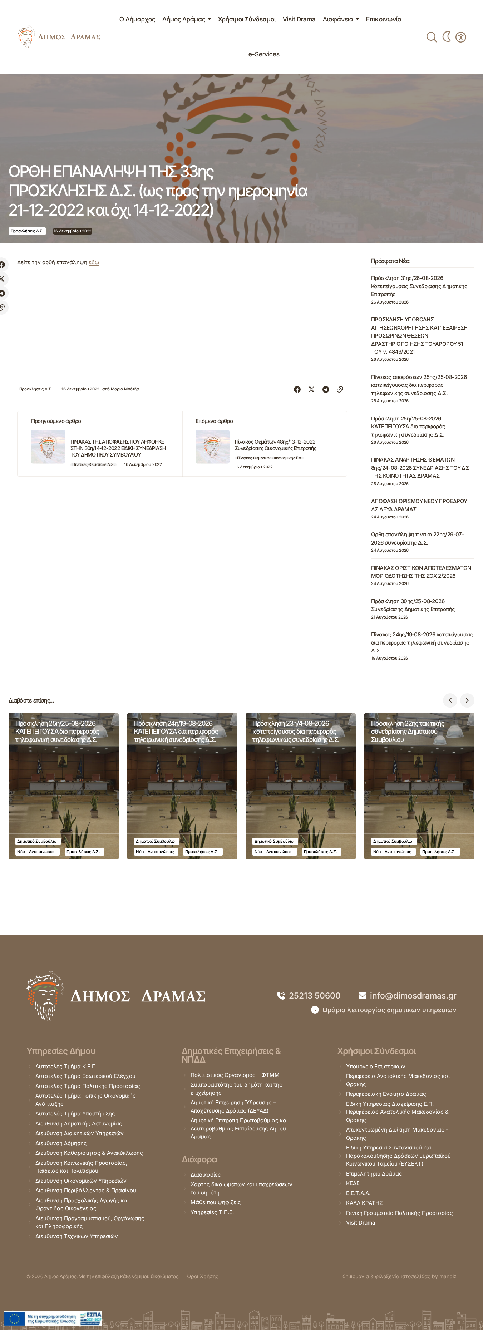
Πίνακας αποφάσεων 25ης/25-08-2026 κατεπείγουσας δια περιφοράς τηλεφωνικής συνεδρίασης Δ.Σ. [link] (419, 385)
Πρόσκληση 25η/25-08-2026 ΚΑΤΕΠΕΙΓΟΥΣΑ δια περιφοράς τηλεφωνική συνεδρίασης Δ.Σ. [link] (408, 426)
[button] (450, 700)
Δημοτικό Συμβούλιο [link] (36, 841)
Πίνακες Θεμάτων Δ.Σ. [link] (93, 464)
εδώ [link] (94, 262)
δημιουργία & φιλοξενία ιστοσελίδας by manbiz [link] (399, 1276)
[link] (59, 37)
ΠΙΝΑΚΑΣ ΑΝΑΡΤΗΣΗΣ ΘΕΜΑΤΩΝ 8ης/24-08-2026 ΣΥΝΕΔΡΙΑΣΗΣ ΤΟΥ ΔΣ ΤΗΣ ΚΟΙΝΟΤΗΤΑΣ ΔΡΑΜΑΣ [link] (420, 467)
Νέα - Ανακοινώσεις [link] (36, 851)
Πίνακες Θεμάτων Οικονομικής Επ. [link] (269, 457)
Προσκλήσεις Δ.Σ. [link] (27, 230)
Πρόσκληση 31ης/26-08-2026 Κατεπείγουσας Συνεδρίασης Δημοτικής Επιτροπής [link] (419, 286)
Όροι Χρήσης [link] (202, 1276)
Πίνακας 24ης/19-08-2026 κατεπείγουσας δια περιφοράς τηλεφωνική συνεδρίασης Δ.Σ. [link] (422, 642)
